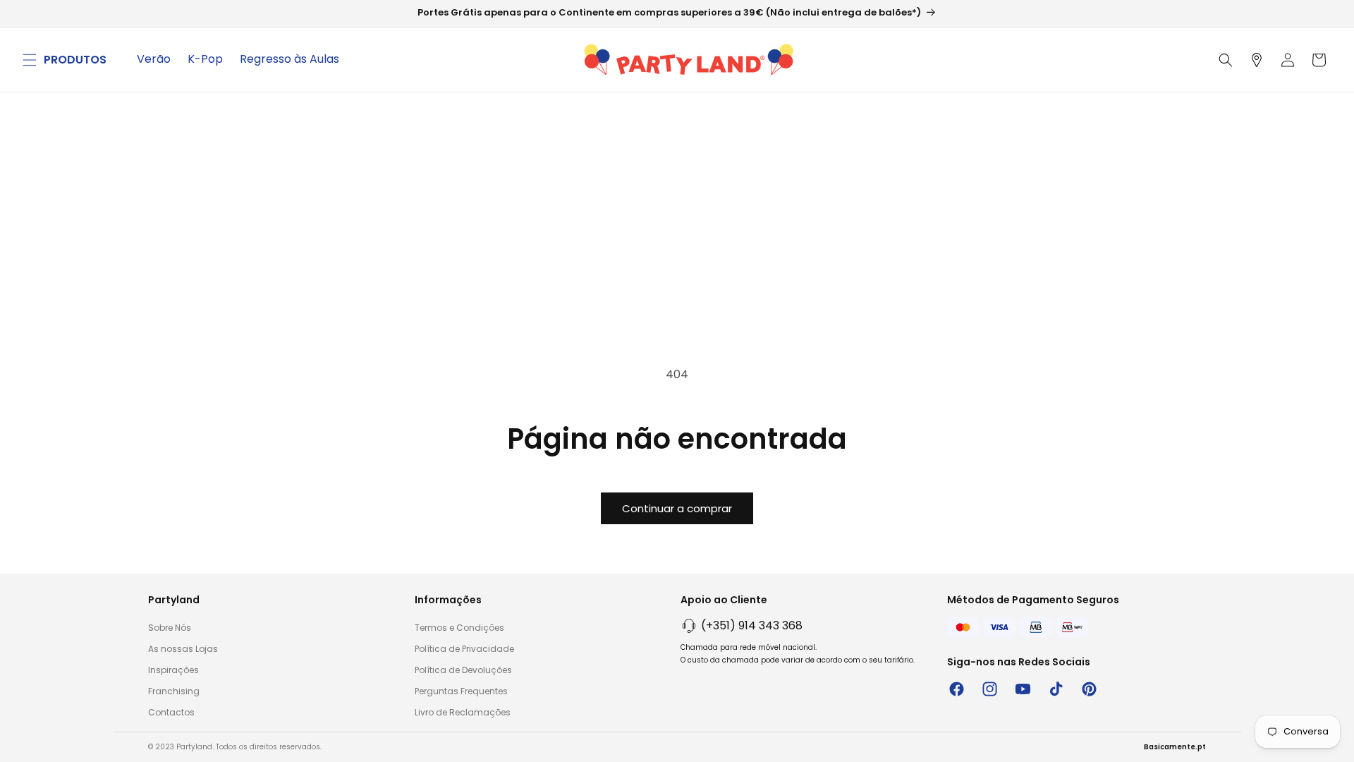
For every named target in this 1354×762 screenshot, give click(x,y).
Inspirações (173, 670)
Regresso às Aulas (289, 59)
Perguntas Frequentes (461, 691)
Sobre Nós (169, 628)
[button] (29, 59)
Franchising (174, 691)
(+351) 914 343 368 (752, 625)
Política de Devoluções (463, 670)
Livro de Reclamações (463, 712)
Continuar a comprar (677, 508)
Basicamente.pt (1175, 747)
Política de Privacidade (464, 649)
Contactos (171, 712)
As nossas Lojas (183, 649)
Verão (154, 59)
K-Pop (205, 59)
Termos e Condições (459, 628)
